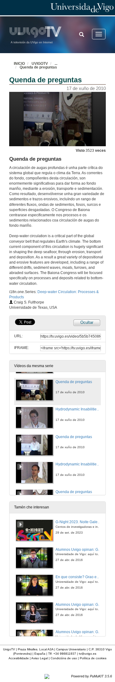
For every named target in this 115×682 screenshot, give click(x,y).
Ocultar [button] (86, 322)
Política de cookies (93, 658)
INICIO (19, 63)
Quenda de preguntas (38, 67)
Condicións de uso (64, 658)
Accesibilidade (19, 658)
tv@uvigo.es (87, 653)
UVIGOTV (40, 63)
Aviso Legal (39, 658)
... (56, 63)
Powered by (91, 676)
